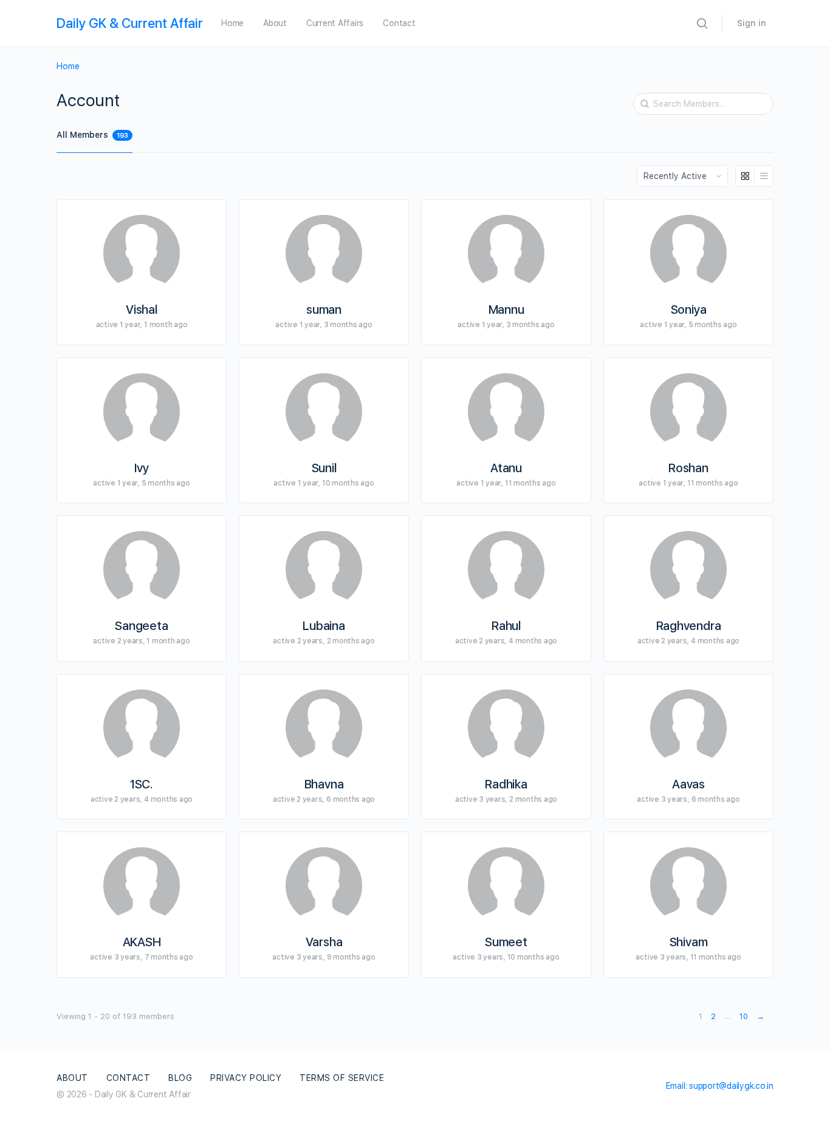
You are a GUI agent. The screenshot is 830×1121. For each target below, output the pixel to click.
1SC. (141, 784)
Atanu (506, 468)
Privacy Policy (245, 1078)
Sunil (324, 468)
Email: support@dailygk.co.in (719, 1086)
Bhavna (324, 784)
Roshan (688, 468)
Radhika (506, 784)
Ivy (141, 468)
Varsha (324, 942)
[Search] (640, 95)
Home (232, 23)
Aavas (688, 784)
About (275, 23)
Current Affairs (334, 23)
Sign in (751, 23)
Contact (399, 23)
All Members (92, 135)
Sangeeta (141, 625)
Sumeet (506, 942)
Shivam (689, 942)
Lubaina (324, 625)
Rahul (506, 625)
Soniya (689, 309)
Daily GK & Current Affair (130, 23)
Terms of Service (342, 1078)
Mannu (506, 309)
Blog (180, 1078)
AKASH (142, 942)
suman (323, 309)
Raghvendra (688, 625)
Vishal (141, 309)
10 (743, 1016)
